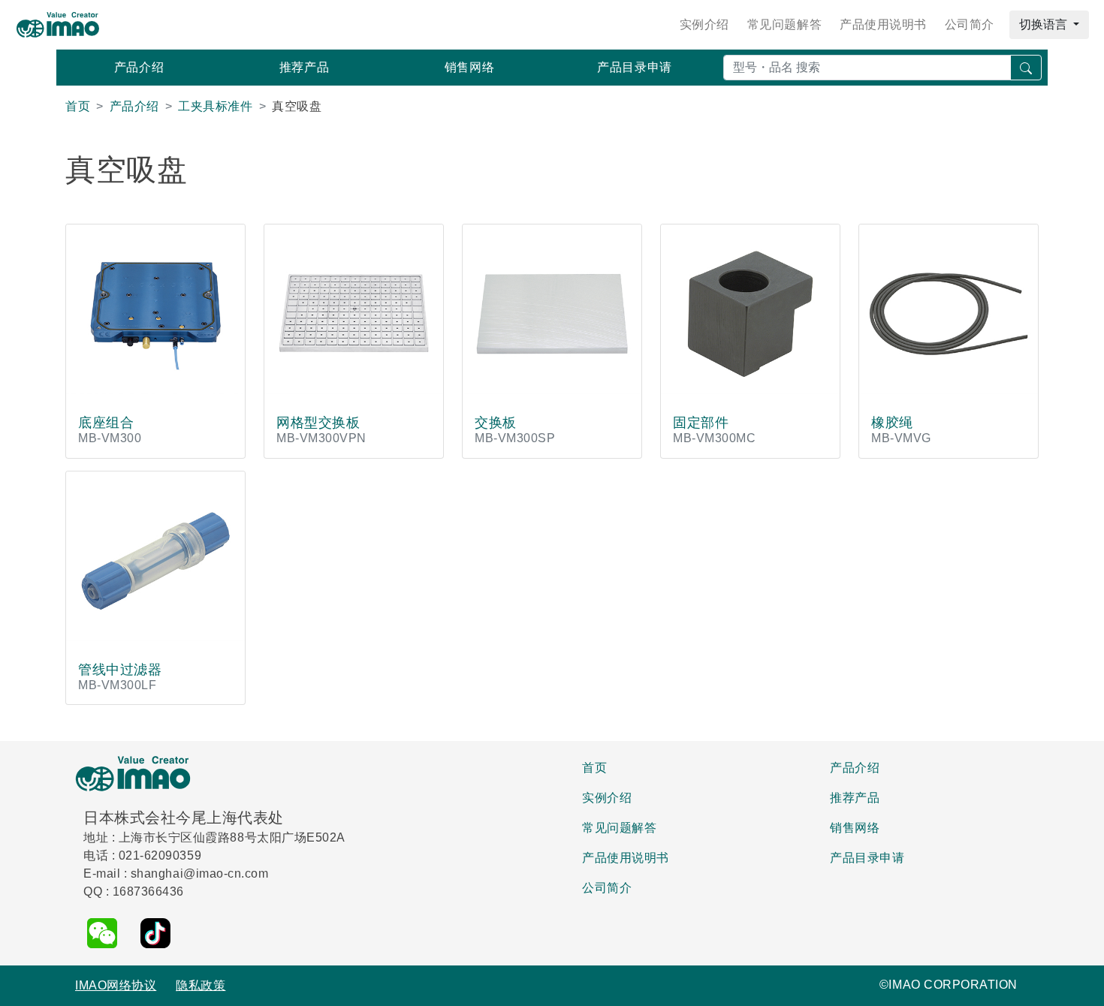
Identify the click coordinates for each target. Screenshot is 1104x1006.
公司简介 (969, 24)
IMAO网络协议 (115, 985)
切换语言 (1044, 24)
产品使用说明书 (883, 24)
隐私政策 (200, 985)
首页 (594, 767)
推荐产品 (304, 67)
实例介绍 (704, 24)
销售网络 (469, 67)
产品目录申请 (634, 67)
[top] (1082, 986)
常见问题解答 (784, 24)
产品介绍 (139, 67)
